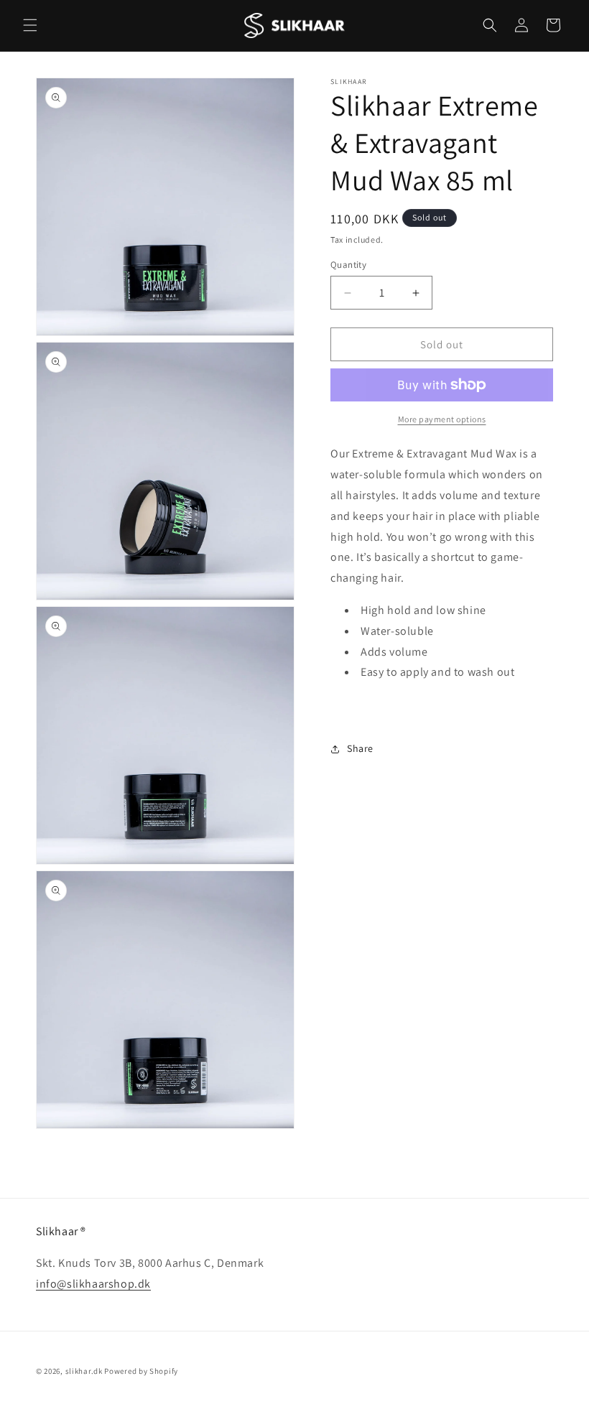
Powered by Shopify (141, 1371)
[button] (30, 25)
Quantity (348, 265)
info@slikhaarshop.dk (93, 1283)
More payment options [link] (442, 419)
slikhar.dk (84, 1371)
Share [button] (360, 748)
